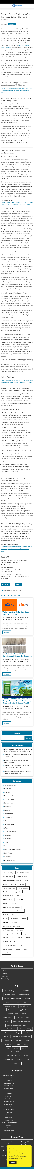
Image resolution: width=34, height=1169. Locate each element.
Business (13, 884)
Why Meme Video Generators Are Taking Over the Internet (16, 761)
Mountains (20, 930)
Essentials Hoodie (8, 895)
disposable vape (23, 888)
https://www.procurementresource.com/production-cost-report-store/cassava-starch (17, 203)
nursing (5, 934)
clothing (21, 884)
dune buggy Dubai (16, 892)
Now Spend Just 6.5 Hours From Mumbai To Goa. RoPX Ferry (17, 755)
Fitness (5, 903)
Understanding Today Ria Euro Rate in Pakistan (15, 613)
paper (25, 934)
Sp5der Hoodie (7, 949)
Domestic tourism (9, 803)
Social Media (8, 853)
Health (22, 915)
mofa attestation (8, 930)
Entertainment (8, 814)
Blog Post (5, 976)
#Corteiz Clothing (8, 873)
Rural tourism (8, 846)
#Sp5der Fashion (8, 876)
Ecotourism (12, 24)
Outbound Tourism (10, 831)
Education (7, 810)
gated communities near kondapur (13, 911)
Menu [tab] (6, 2)
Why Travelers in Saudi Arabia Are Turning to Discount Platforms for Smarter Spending (18, 750)
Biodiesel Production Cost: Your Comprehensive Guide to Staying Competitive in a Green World (16, 701)
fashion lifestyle (7, 899)
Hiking (5, 918)
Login (5, 971)
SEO (13, 937)
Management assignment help (11, 926)
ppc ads (5, 937)
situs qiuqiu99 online (9, 941)
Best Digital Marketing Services (12, 880)
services (20, 937)
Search (17, 733)
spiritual (18, 949)
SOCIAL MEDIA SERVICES (10, 945)
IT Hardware (14, 918)
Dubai (5, 892)
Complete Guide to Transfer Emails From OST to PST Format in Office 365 (18, 766)
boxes (5, 884)
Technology (7, 856)
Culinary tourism (9, 796)
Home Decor (8, 817)
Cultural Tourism (9, 799)
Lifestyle (6, 828)
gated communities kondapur (11, 907)
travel (25, 949)
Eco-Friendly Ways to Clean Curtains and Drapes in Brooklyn (17, 655)
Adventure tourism (10, 785)
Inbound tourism (9, 821)
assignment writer (22, 876)
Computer (7, 792)
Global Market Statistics (10, 915)
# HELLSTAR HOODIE (23, 873)
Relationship (8, 842)
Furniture (13, 903)
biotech (27, 880)
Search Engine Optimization (12, 849)
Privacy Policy (5, 979)
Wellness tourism (9, 860)
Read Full (7, 632)
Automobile (7, 789)
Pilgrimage (7, 835)
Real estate (7, 839)
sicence (28, 937)
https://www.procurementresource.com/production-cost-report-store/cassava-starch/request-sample (17, 90)
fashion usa (19, 899)
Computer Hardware (9, 888)
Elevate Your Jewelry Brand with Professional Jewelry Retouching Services (18, 772)
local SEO (14, 922)
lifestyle (24, 918)
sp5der (23, 945)
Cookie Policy (18, 1158)
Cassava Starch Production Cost (12, 590)
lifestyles (5, 922)
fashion (19, 895)
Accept (13, 1162)
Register (5, 973)
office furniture (15, 934)
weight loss (6, 953)
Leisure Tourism (9, 824)
